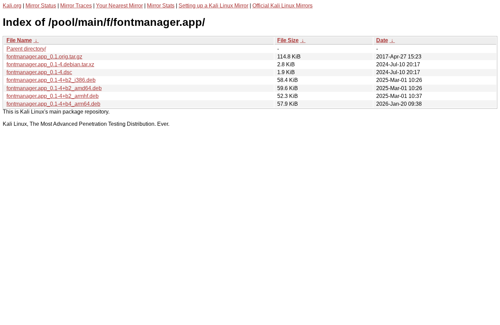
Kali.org (12, 5)
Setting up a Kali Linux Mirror (213, 5)
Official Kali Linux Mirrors (282, 5)
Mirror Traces (76, 5)
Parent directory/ (26, 49)
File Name (19, 40)
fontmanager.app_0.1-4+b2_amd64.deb (54, 88)
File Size (288, 40)
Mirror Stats (160, 5)
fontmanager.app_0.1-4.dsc (39, 72)
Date (382, 40)
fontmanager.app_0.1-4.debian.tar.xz (50, 64)
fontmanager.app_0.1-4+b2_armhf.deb (52, 96)
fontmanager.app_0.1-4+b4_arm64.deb (53, 104)
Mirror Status (41, 5)
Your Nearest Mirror (119, 5)
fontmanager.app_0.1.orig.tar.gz (44, 56)
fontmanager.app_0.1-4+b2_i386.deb (51, 80)
